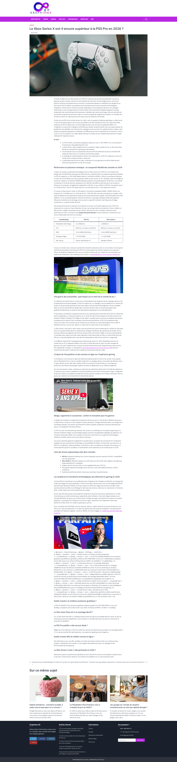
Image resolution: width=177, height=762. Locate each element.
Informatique (73, 19)
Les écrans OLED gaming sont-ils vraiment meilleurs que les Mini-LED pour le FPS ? (70, 747)
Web (92, 19)
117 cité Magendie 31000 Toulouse (129, 732)
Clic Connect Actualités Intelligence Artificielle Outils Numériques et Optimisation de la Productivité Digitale (71, 731)
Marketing (84, 19)
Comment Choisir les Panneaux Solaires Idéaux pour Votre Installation (71, 742)
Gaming (53, 19)
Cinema (45, 19)
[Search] (146, 19)
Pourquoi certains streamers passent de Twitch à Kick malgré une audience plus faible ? (72, 753)
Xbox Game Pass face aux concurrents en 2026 (97, 348)
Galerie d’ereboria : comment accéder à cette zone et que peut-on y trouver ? (46, 706)
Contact (90, 729)
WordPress (100, 759)
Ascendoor (85, 759)
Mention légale (92, 739)
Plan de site (91, 742)
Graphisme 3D (35, 19)
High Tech (62, 19)
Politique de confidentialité (95, 735)
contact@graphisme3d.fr (127, 735)
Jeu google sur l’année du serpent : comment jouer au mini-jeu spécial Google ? (128, 706)
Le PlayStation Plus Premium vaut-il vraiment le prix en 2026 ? (85, 706)
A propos (90, 732)
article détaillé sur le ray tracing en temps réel (105, 254)
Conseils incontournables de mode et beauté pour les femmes (72, 737)
